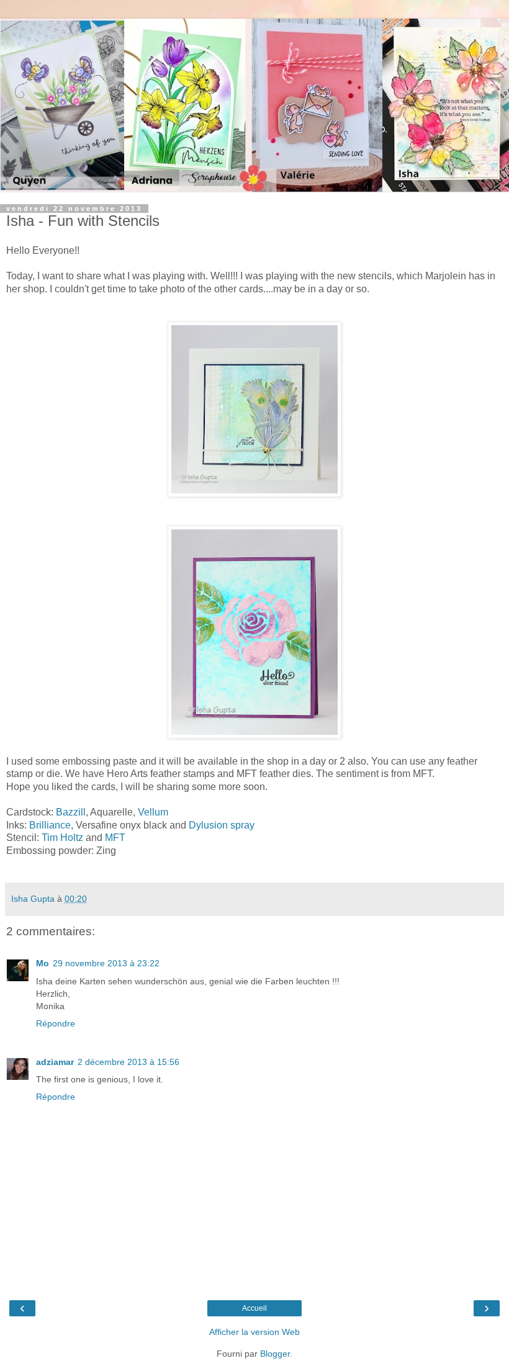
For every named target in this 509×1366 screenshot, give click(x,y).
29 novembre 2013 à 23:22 (106, 963)
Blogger (275, 1354)
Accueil (254, 1308)
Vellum (153, 812)
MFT (115, 837)
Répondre (55, 1023)
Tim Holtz (64, 837)
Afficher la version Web (254, 1332)
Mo (42, 963)
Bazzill (71, 812)
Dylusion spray (221, 825)
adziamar (55, 1062)
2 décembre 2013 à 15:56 (128, 1062)
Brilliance (50, 825)
